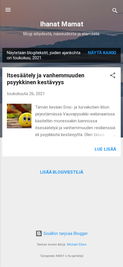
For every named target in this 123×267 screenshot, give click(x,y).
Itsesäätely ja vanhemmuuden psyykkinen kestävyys (45, 79)
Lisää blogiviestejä (61, 172)
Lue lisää (105, 149)
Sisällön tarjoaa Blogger (65, 233)
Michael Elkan (76, 244)
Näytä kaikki (102, 52)
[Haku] (115, 11)
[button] (112, 76)
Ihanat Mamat (61, 24)
